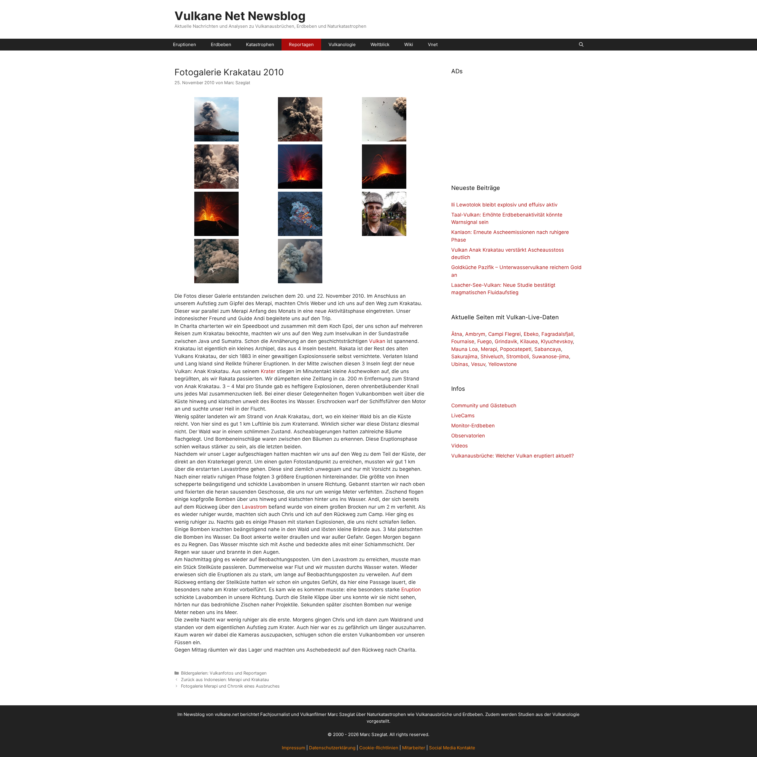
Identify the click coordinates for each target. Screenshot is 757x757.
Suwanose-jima (550, 356)
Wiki (408, 44)
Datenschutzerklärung (332, 748)
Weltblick (380, 44)
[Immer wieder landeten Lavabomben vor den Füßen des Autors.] (300, 232)
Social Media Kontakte (452, 748)
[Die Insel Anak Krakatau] (216, 138)
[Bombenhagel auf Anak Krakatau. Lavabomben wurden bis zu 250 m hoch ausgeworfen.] (300, 138)
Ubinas (459, 364)
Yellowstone (502, 364)
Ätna (456, 334)
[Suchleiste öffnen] (581, 45)
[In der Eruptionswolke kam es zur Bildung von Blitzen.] (384, 185)
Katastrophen (260, 44)
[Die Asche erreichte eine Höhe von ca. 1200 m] (216, 185)
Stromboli (517, 356)
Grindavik (506, 341)
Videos (459, 446)
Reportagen (301, 44)
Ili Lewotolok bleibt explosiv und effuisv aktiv (504, 205)
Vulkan (377, 341)
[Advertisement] (517, 125)
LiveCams (463, 416)
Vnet (433, 44)
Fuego (484, 341)
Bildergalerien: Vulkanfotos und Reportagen (223, 672)
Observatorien (468, 436)
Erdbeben (221, 44)
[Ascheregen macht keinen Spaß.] (384, 232)
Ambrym (475, 334)
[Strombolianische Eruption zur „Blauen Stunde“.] (300, 185)
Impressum (293, 748)
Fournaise (462, 341)
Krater (268, 371)
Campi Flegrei (504, 334)
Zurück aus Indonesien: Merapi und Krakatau (225, 679)
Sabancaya (547, 349)
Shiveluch (492, 356)
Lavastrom (254, 507)
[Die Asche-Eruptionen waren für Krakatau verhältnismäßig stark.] (216, 279)
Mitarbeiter (413, 748)
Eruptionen (184, 44)
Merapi (489, 349)
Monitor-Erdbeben (473, 426)
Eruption (411, 589)
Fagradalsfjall (557, 334)
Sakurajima (464, 356)
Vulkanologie (342, 44)
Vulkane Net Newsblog (239, 16)
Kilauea (529, 341)
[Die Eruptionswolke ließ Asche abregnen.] (300, 279)
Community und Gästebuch (483, 405)
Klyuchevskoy (557, 341)
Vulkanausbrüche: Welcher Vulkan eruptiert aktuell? (512, 456)
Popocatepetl (515, 349)
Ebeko (531, 334)
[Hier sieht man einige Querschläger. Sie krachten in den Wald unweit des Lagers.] (216, 232)
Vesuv (478, 364)
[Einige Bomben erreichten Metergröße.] (384, 138)
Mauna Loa (464, 349)
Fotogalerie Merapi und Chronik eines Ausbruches (230, 685)
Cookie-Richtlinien (378, 748)
